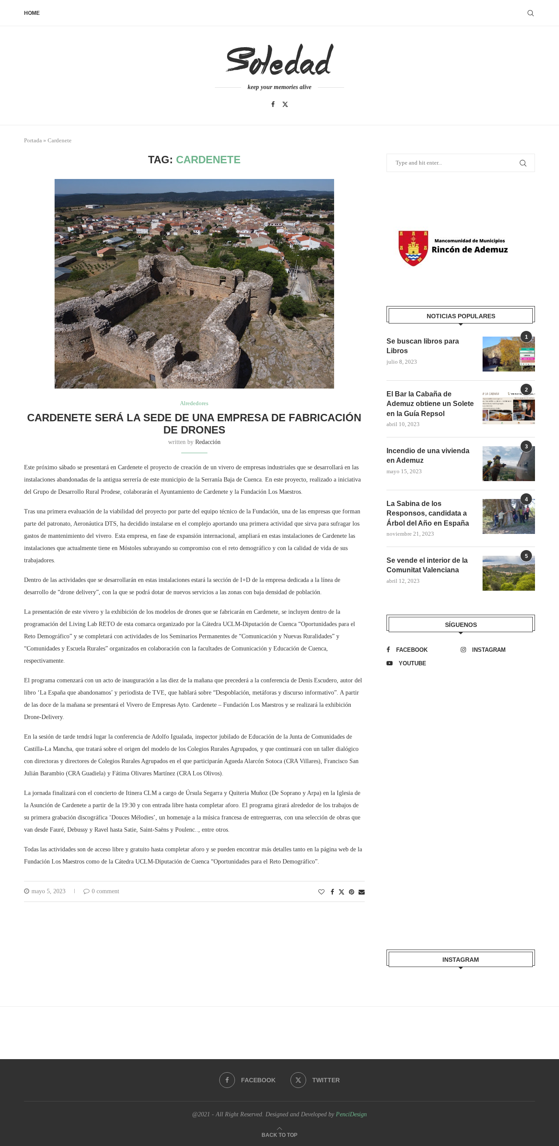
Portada (33, 140)
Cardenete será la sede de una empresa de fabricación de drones (194, 424)
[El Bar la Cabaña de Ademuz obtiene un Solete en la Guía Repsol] (509, 406)
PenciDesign (351, 1114)
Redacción (208, 442)
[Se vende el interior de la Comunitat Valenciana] (509, 573)
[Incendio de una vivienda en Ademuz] (509, 463)
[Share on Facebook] (332, 892)
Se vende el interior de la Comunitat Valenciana (427, 565)
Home (32, 13)
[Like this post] (321, 892)
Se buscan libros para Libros (422, 345)
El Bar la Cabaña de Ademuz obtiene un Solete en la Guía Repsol (430, 403)
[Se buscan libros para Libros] (509, 354)
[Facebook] (273, 104)
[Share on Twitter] (341, 892)
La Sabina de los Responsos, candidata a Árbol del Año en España (427, 513)
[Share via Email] (362, 892)
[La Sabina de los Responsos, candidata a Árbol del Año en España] (509, 516)
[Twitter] (285, 104)
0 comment (105, 891)
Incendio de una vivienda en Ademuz (427, 455)
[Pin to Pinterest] (351, 892)
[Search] (530, 13)
